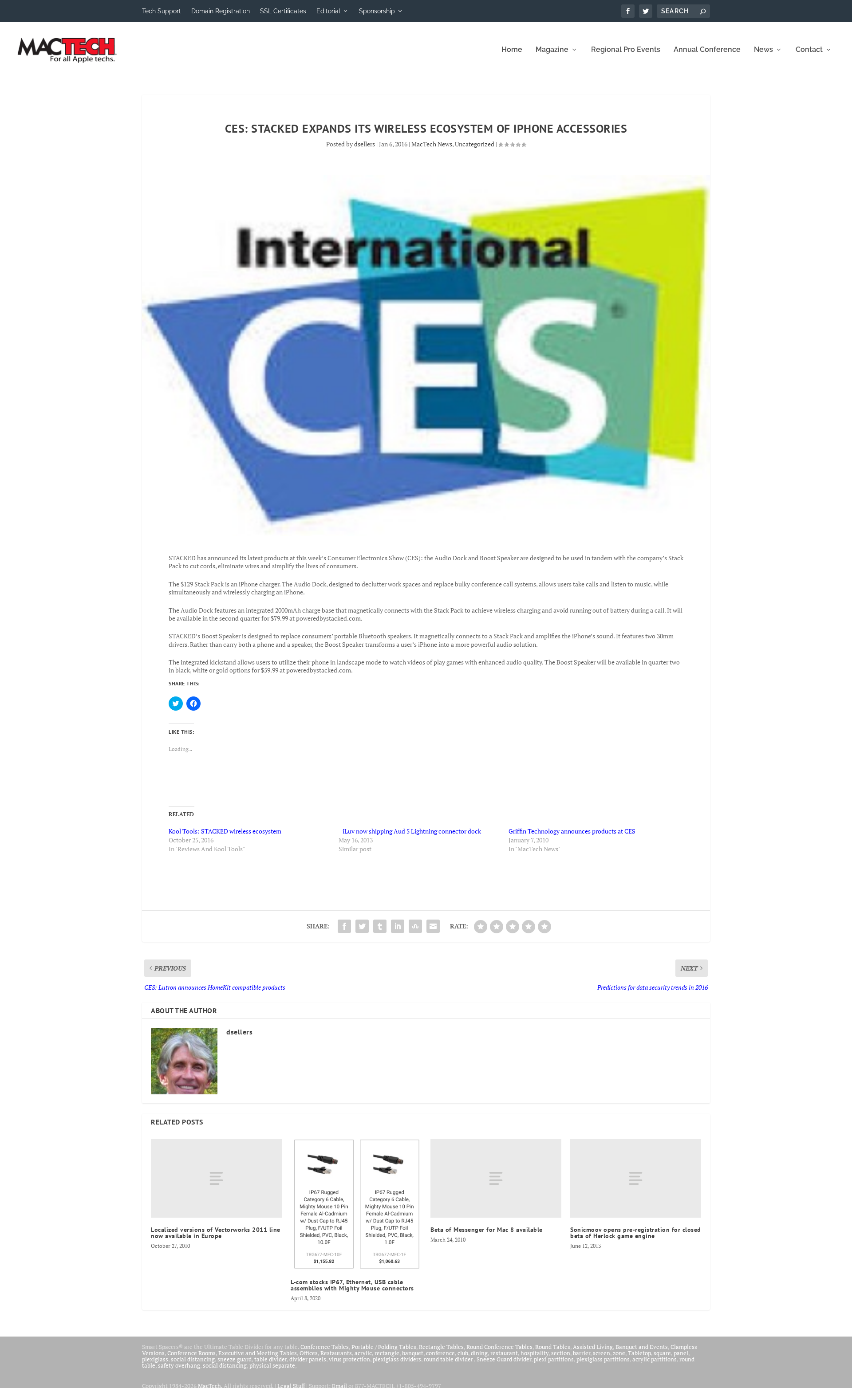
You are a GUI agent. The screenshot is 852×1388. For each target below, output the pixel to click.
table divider (270, 1359)
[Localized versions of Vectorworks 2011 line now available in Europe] (216, 1178)
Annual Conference (707, 50)
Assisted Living (593, 1347)
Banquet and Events (641, 1347)
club (463, 1353)
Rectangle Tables (441, 1347)
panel (681, 1353)
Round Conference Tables (499, 1347)
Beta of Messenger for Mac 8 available (486, 1230)
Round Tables (552, 1347)
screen (601, 1353)
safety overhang (179, 1365)
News (763, 50)
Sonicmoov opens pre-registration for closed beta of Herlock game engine (635, 1233)
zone (619, 1353)
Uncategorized (474, 144)
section (560, 1353)
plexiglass (155, 1359)
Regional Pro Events (625, 50)
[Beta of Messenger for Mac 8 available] (495, 1178)
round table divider (449, 1359)
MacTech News (431, 144)
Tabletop (639, 1353)
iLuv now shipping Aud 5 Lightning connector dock (410, 831)
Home (511, 50)
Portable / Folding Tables (383, 1347)
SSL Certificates (283, 11)
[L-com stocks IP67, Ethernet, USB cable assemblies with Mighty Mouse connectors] (356, 1204)
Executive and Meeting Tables (257, 1353)
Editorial (328, 11)
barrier (581, 1353)
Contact (809, 50)
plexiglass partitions (603, 1359)
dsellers (364, 144)
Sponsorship (377, 11)
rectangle (387, 1353)
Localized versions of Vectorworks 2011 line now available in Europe (215, 1233)
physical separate (272, 1365)
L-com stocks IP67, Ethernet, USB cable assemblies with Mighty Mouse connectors (352, 1285)
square (662, 1353)
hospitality (534, 1353)
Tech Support (161, 11)
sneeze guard (234, 1359)
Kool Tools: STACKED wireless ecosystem (225, 831)
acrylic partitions (654, 1359)
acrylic (363, 1353)
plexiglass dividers (397, 1359)
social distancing (193, 1359)
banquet (412, 1353)
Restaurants (336, 1353)
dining (479, 1353)
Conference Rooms (191, 1353)
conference (440, 1353)
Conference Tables (324, 1347)
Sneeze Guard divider (504, 1359)
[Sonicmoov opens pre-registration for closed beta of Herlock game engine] (635, 1178)
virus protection (349, 1359)
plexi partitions (554, 1359)
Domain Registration (220, 11)
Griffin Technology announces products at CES (572, 831)
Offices (309, 1353)
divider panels (307, 1359)
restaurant (504, 1353)
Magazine (552, 50)
